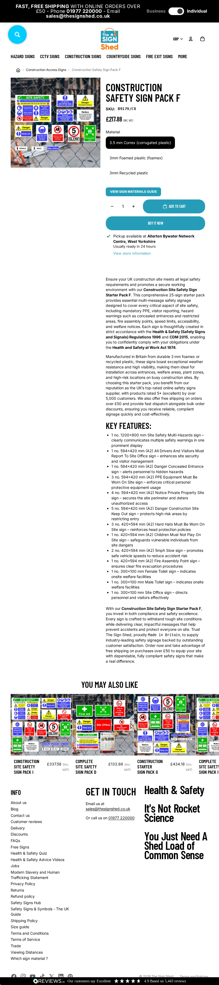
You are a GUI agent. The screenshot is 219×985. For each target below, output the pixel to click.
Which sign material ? (29, 958)
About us (18, 802)
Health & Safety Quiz (29, 853)
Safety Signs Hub (26, 902)
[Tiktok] (42, 976)
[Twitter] (51, 976)
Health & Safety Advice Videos (37, 859)
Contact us (20, 815)
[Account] (191, 39)
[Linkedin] (61, 976)
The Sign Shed (162, 976)
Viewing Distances (27, 952)
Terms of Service (25, 939)
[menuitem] (182, 56)
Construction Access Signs (46, 70)
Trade (16, 946)
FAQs (15, 840)
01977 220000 (121, 818)
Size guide (20, 926)
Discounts (19, 834)
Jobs (15, 865)
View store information (132, 253)
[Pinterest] (70, 976)
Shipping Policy (24, 920)
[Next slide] (202, 736)
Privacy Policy (23, 883)
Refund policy (23, 896)
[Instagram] (23, 976)
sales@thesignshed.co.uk (108, 808)
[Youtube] (32, 976)
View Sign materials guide (133, 192)
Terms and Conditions (30, 933)
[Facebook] (14, 976)
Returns (17, 890)
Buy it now (155, 223)
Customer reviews (26, 821)
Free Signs (20, 847)
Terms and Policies (194, 977)
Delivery (18, 828)
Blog (14, 809)
